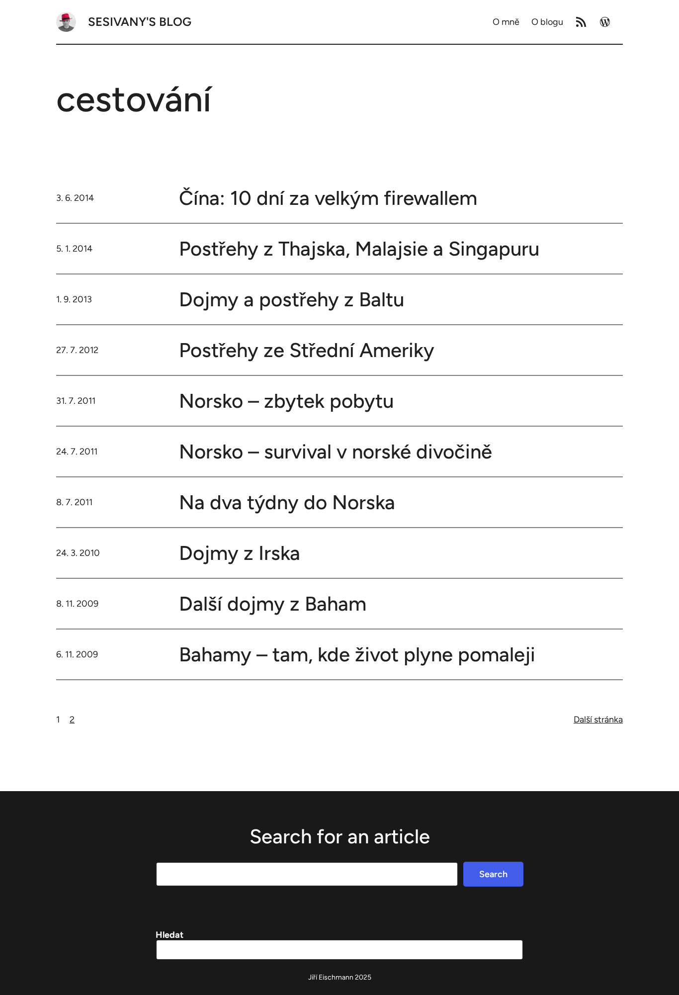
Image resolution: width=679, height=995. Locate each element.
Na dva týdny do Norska (287, 502)
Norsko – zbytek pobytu (286, 401)
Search (493, 874)
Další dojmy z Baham (272, 604)
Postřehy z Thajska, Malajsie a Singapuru (359, 249)
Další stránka (598, 719)
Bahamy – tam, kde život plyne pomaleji (357, 654)
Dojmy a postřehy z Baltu (291, 299)
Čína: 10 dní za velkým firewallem (328, 198)
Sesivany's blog (139, 21)
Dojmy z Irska (239, 553)
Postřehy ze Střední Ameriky (306, 350)
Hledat (169, 934)
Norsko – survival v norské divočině (335, 451)
